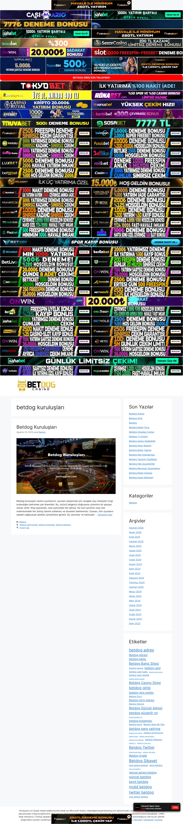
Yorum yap (24, 528)
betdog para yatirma (144, 729)
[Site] (45, 133)
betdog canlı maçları (29, 525)
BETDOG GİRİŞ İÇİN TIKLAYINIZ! (91, 77)
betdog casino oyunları (137, 679)
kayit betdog (138, 782)
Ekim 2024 (134, 569)
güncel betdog (140, 777)
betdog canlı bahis (138, 671)
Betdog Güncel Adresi (145, 708)
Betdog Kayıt (135, 724)
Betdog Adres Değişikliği (142, 441)
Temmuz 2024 (137, 582)
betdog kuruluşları (47, 525)
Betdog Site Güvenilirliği (142, 464)
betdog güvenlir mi (143, 713)
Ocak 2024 (135, 610)
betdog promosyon (153, 732)
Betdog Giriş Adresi (141, 700)
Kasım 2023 (135, 619)
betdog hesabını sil (135, 717)
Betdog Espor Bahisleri (141, 477)
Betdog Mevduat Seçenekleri (144, 468)
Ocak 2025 (135, 555)
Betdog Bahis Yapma (140, 450)
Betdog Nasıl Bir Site (153, 724)
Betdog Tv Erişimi (138, 436)
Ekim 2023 (134, 623)
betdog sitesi (133, 736)
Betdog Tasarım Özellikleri (143, 459)
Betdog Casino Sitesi (145, 683)
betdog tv (132, 743)
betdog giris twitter (141, 692)
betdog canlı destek (139, 675)
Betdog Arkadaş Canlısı (141, 432)
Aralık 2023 (135, 614)
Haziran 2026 (136, 528)
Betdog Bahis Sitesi (144, 663)
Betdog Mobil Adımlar (140, 473)
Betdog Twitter (142, 747)
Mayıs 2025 (135, 546)
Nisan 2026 (135, 532)
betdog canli (153, 668)
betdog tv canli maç (144, 743)
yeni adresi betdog (138, 796)
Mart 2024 (134, 600)
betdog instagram (140, 720)
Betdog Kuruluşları (36, 427)
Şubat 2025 (135, 550)
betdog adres (141, 650)
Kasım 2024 (135, 564)
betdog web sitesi (135, 752)
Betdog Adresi (136, 413)
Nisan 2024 (135, 596)
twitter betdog (141, 792)
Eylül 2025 (134, 537)
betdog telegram (63, 525)
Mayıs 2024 (135, 591)
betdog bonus (136, 668)
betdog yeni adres (149, 752)
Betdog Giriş (135, 418)
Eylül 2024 (134, 573)
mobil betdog (140, 787)
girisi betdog (156, 765)
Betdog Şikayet (143, 760)
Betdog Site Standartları (142, 454)
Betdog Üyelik (138, 755)
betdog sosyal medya (146, 736)
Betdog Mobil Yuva (139, 427)
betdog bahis (137, 659)
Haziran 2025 (136, 541)
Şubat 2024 (135, 605)
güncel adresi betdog (143, 772)
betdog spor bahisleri (136, 740)
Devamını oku (105, 514)
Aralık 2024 (135, 559)
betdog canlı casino (156, 672)
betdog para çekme (135, 733)
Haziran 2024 (136, 587)
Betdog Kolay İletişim (140, 445)
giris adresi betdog (138, 765)
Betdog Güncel (136, 704)
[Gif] (91, 182)
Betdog (23, 522)
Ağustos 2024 (136, 578)
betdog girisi (139, 688)
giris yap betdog (134, 769)
